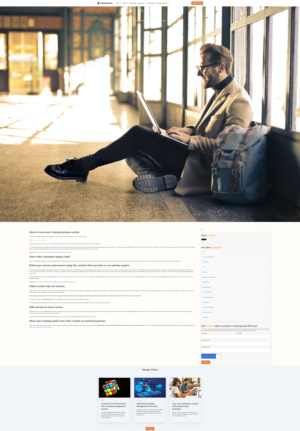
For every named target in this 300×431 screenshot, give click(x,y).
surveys (62, 316)
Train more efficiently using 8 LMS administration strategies (185, 406)
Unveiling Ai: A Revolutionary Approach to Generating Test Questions (57, 282)
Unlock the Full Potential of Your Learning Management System (113, 406)
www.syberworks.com (38, 327)
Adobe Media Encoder (50, 296)
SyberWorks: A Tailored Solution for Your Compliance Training (54, 252)
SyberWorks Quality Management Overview (147, 405)
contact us (49, 327)
